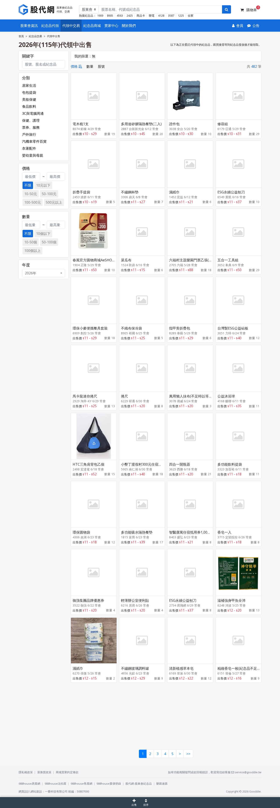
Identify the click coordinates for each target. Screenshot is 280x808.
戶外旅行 (29, 134)
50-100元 (49, 193)
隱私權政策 (26, 772)
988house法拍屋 (55, 783)
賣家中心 (111, 25)
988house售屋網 (81, 783)
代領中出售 (53, 36)
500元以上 (54, 202)
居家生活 (29, 85)
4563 (120, 15)
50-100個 (49, 242)
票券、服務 (31, 127)
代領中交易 (71, 25)
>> (188, 753)
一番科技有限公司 (56, 791)
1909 (100, 15)
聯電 (151, 15)
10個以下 (43, 233)
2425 (130, 15)
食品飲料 (29, 106)
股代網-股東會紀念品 (138, 783)
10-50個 (30, 242)
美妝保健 (29, 99)
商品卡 (140, 15)
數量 (89, 66)
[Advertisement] (166, 715)
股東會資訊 (29, 25)
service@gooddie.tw (247, 772)
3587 (171, 15)
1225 (181, 15)
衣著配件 (29, 148)
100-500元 (32, 202)
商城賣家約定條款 (67, 772)
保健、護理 (31, 120)
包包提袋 (29, 92)
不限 (27, 185)
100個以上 (32, 250)
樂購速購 (162, 783)
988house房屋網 (29, 783)
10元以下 (43, 185)
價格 (74, 66)
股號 (101, 66)
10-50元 (30, 193)
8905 (110, 15)
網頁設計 (24, 791)
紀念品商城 (92, 25)
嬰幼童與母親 (32, 155)
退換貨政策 (44, 772)
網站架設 (36, 791)
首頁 (21, 36)
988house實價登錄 (108, 783)
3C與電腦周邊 (33, 113)
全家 (190, 15)
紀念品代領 (50, 25)
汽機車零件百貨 (34, 141)
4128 (161, 15)
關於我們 (129, 25)
